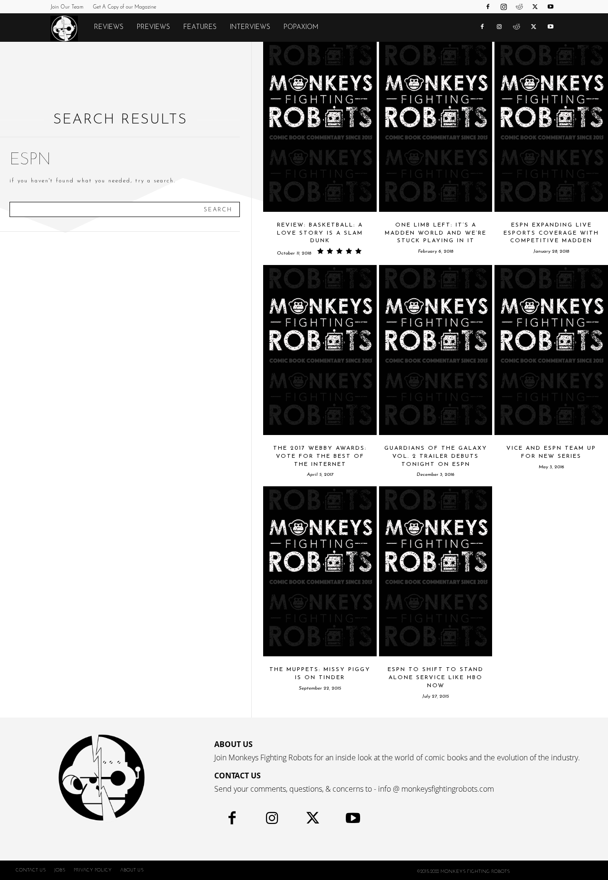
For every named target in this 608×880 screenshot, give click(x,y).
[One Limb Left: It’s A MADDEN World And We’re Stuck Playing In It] (436, 127)
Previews (153, 27)
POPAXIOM (301, 27)
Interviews (250, 27)
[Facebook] (488, 6)
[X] (535, 6)
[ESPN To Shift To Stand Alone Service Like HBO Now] (436, 571)
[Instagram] (503, 6)
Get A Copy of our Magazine (124, 7)
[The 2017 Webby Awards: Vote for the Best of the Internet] (320, 350)
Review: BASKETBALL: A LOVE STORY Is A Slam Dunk (320, 233)
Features (200, 27)
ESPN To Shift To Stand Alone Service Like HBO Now (436, 678)
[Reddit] (519, 6)
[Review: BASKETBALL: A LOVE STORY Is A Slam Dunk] (320, 127)
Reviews (109, 27)
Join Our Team (67, 7)
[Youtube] (550, 6)
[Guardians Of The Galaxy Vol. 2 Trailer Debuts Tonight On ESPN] (436, 350)
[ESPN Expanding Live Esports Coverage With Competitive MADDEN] (551, 127)
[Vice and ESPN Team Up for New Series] (551, 350)
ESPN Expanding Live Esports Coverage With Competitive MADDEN (551, 233)
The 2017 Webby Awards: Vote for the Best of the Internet (320, 456)
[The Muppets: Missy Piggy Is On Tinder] (320, 571)
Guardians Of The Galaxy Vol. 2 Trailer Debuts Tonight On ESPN (435, 456)
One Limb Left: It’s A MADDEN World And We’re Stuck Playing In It (435, 233)
